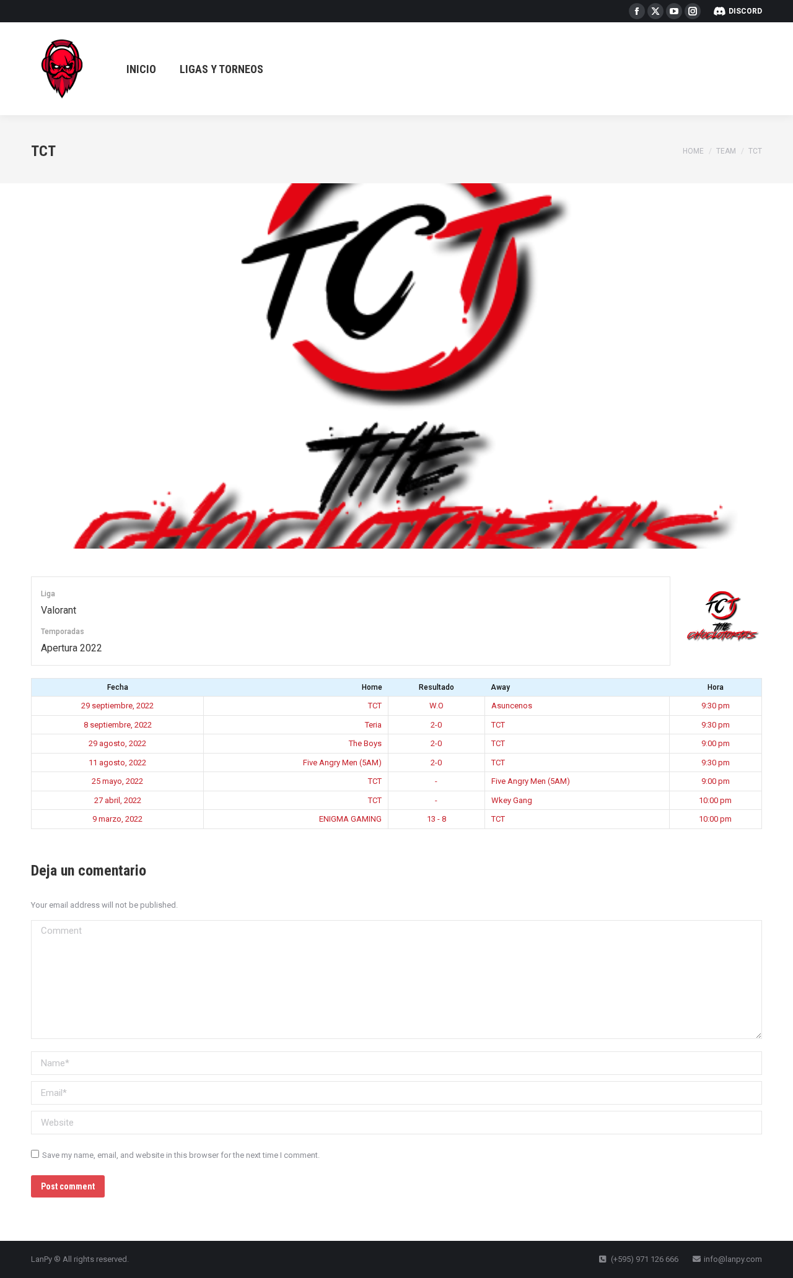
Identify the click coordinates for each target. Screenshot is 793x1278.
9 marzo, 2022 (117, 819)
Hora (716, 687)
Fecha (117, 687)
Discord (745, 11)
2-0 (436, 724)
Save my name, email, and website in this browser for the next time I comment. (181, 1155)
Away (500, 687)
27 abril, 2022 (117, 800)
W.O (436, 705)
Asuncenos (511, 705)
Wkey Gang (511, 800)
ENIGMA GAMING (350, 819)
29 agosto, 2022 (117, 743)
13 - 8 (436, 819)
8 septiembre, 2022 (118, 724)
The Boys (365, 743)
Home (372, 687)
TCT (375, 705)
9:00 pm (715, 743)
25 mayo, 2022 (117, 781)
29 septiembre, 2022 (117, 705)
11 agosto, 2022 (117, 762)
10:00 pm (715, 800)
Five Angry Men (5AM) (342, 762)
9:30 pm (715, 705)
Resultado (436, 687)
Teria (373, 724)
